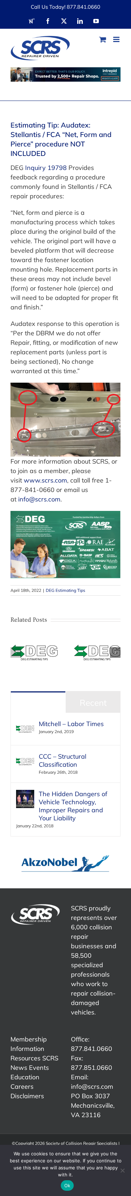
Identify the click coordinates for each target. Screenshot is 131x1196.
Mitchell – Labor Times (71, 724)
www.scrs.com (45, 480)
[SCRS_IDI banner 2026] (65, 74)
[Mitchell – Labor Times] (25, 724)
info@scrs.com (39, 499)
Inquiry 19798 (46, 168)
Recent (93, 702)
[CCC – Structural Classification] (25, 757)
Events (39, 1068)
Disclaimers (27, 1096)
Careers (22, 1086)
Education (24, 1077)
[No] (122, 1170)
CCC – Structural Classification (62, 760)
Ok (67, 1185)
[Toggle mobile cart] (102, 39)
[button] (15, 652)
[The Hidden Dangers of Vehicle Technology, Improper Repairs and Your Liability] (25, 795)
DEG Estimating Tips (65, 590)
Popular (38, 702)
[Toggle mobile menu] (117, 39)
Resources (25, 1058)
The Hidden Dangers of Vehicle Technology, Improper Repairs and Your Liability (73, 806)
